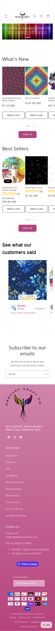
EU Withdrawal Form (16, 515)
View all (27, 134)
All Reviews (11, 475)
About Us (10, 462)
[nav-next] (49, 290)
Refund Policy (13, 495)
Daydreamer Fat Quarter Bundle (9, 188)
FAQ (8, 469)
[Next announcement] (50, 5)
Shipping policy (37, 622)
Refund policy (25, 617)
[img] (9, 193)
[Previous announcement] (5, 5)
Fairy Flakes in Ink (33, 187)
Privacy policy (39, 617)
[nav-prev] (5, 290)
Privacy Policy (13, 502)
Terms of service (21, 622)
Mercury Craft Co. (25, 614)
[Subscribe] (46, 374)
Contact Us (11, 455)
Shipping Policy (13, 489)
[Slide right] (34, 126)
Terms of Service (14, 509)
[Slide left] (21, 126)
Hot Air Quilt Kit (32, 98)
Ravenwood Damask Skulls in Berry (11, 99)
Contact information (29, 627)
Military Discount (14, 482)
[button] (6, 16)
